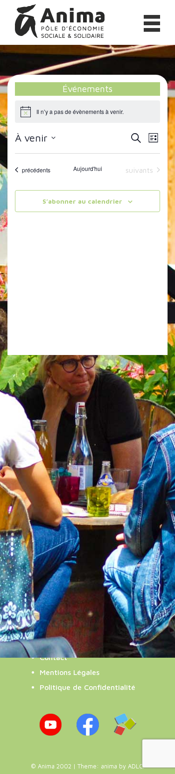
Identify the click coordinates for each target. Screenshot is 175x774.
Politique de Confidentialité (87, 687)
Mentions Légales (69, 672)
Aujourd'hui (87, 168)
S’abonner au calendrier (82, 201)
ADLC (135, 766)
